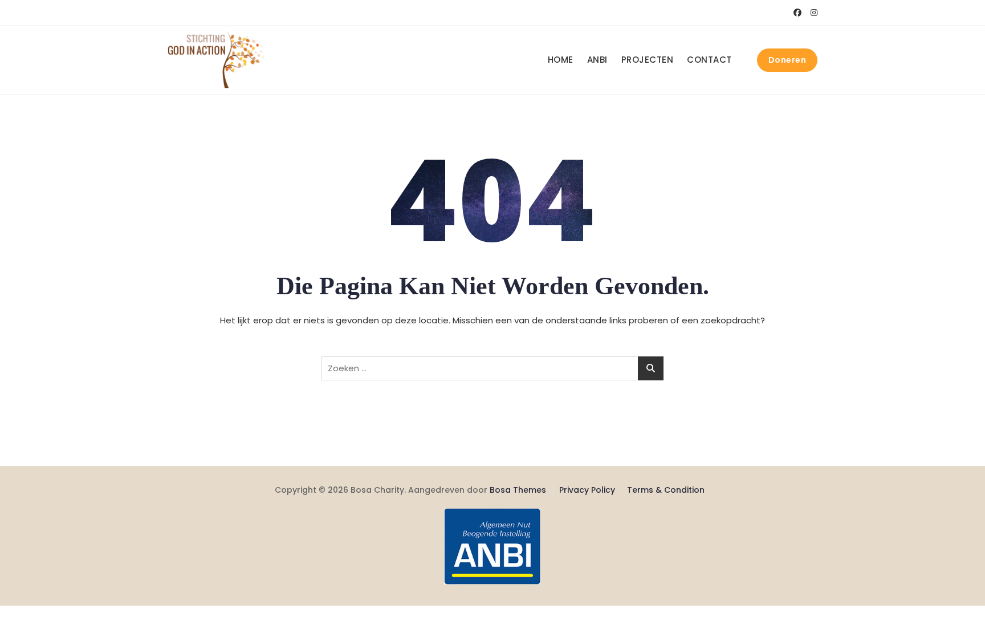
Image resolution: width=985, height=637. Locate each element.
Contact (709, 60)
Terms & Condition (666, 490)
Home (560, 60)
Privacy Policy (587, 490)
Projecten (647, 60)
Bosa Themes (518, 490)
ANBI (597, 60)
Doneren (787, 60)
